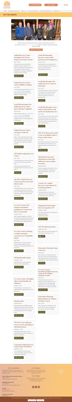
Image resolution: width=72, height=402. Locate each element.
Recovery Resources (45, 11)
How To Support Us (33, 11)
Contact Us (56, 11)
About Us (23, 11)
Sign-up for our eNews (31, 44)
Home (5, 11)
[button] (19, 11)
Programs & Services (13, 11)
